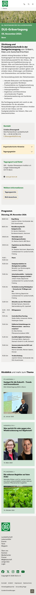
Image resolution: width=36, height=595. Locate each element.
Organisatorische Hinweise (13, 147)
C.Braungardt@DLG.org (12, 136)
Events (5, 8)
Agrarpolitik (9, 425)
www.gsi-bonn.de (11, 177)
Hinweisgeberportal (7, 586)
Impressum (18, 583)
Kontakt (4, 583)
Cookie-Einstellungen (8, 590)
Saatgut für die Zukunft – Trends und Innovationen (18, 383)
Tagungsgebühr (9, 152)
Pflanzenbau (9, 379)
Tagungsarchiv (10, 192)
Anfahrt (10, 583)
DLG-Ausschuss (11, 197)
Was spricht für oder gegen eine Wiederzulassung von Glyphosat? (18, 429)
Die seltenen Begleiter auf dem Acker (17, 475)
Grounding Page (21, 586)
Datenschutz (27, 583)
